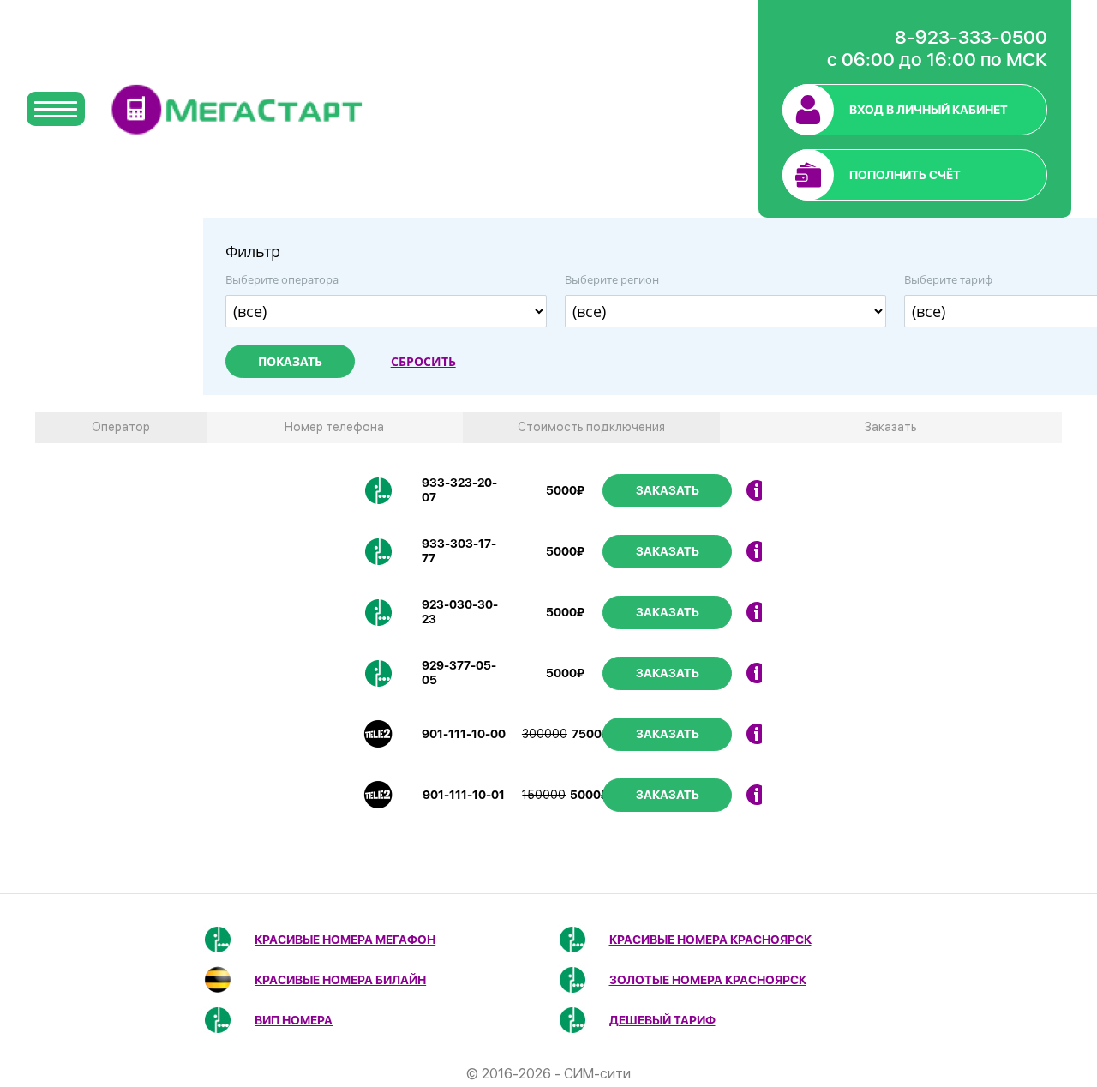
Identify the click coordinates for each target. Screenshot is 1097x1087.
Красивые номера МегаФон (345, 939)
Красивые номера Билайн (340, 980)
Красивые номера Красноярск (710, 939)
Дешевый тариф (662, 1020)
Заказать (667, 490)
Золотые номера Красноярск (707, 980)
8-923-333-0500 (971, 37)
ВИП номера (294, 1020)
